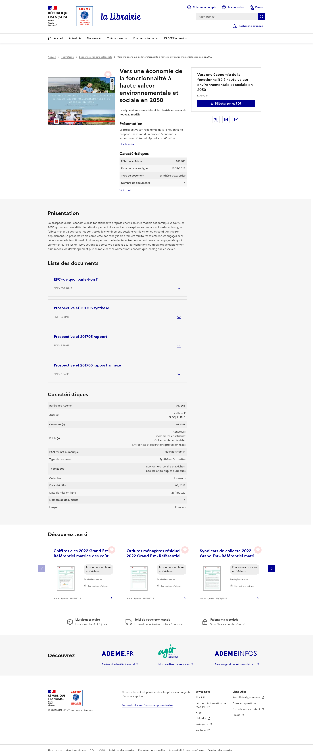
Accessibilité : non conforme (186, 750)
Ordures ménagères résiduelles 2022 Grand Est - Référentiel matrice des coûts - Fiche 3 (156, 553)
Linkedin (201, 718)
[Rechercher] (261, 16)
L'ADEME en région (175, 38)
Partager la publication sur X (216, 119)
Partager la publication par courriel (236, 119)
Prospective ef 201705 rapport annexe (87, 365)
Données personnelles (151, 750)
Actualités (75, 38)
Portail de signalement (247, 697)
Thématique (67, 57)
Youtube (201, 730)
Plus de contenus (143, 38)
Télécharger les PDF (228, 103)
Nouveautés (94, 38)
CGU (92, 750)
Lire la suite (127, 144)
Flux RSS (201, 697)
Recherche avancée (251, 26)
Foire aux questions (244, 703)
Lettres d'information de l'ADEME (211, 705)
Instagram (202, 724)
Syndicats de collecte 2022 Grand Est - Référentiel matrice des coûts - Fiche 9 (229, 553)
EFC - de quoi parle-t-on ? (76, 279)
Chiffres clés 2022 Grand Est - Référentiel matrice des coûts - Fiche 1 (83, 553)
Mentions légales (76, 750)
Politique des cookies (121, 750)
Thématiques (115, 38)
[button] (271, 568)
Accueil (58, 38)
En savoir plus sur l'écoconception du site (147, 705)
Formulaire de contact (247, 709)
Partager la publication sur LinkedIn (226, 119)
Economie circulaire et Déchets (95, 57)
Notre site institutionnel (118, 664)
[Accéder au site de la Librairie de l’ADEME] (121, 16)
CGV (102, 750)
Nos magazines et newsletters (235, 664)
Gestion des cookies (220, 750)
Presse (237, 715)
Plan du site (55, 750)
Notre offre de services (174, 664)
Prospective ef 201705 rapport (80, 336)
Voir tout (125, 190)
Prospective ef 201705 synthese (81, 308)
